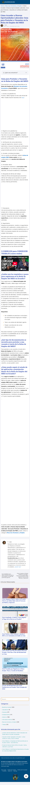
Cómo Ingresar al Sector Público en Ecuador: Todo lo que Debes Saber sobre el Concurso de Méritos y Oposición (22, 576)
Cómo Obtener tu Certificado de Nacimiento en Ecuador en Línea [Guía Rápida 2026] (15, 750)
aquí (23, 97)
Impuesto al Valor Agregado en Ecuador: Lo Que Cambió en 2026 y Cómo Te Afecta (13, 737)
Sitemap (15, 771)
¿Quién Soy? (18, 566)
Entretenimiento (6, 714)
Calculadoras (5, 709)
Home (2, 6)
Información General (7, 719)
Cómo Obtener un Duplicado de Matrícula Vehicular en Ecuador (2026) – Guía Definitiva (15, 741)
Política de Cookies (12, 769)
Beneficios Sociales (6, 707)
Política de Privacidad (22, 769)
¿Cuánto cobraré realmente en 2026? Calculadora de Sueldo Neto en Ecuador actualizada (14, 733)
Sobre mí (10, 771)
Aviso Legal (3, 769)
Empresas (4, 712)
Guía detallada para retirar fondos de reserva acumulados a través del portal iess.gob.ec (8, 575)
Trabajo (4, 724)
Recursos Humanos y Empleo (13, 6)
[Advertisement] (15, 114)
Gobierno (4, 717)
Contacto (4, 771)
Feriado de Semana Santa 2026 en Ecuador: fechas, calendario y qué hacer (14, 745)
